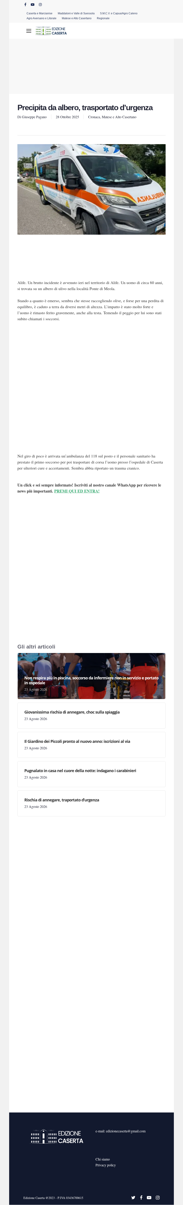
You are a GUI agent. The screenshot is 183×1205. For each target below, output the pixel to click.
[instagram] (40, 4)
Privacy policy (106, 1165)
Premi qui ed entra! (77, 491)
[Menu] (28, 30)
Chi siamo (103, 1159)
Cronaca (94, 116)
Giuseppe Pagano (34, 116)
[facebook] (25, 4)
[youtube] (32, 4)
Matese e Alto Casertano (119, 116)
